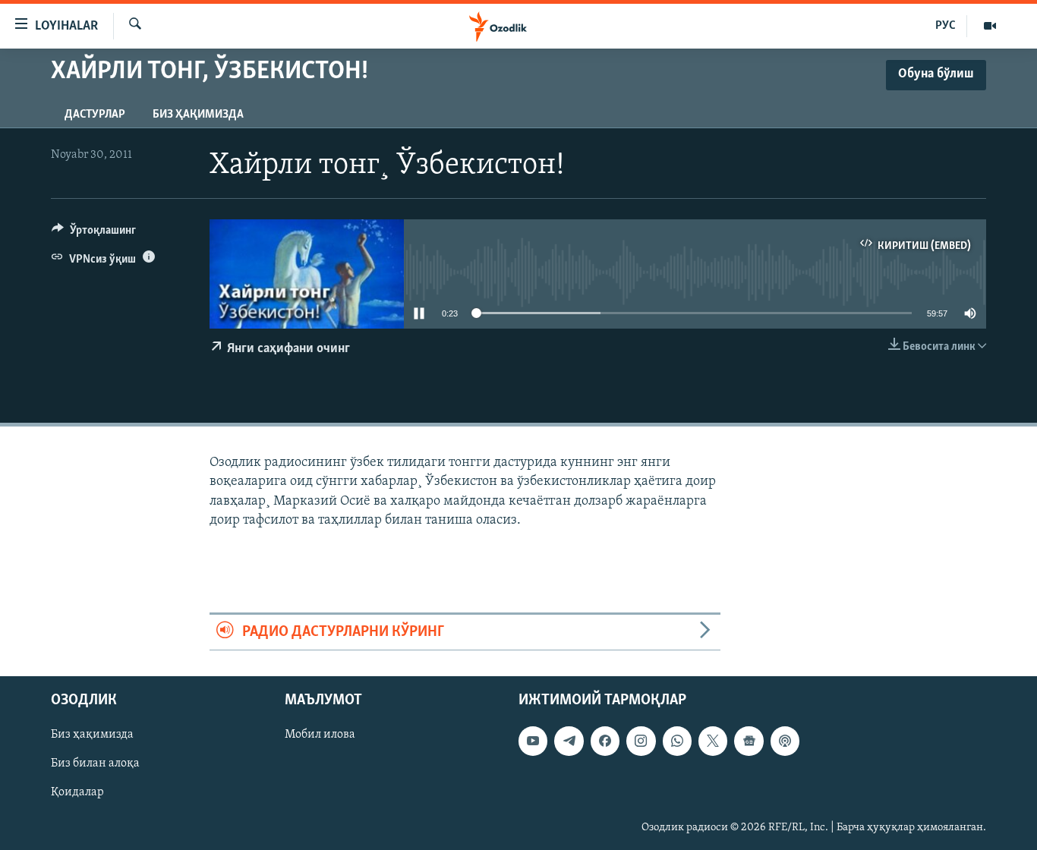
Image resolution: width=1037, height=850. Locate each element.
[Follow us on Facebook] (605, 741)
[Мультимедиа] (990, 25)
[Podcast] (785, 741)
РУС (945, 26)
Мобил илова (320, 735)
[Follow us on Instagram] (640, 741)
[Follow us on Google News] (748, 741)
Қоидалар (77, 793)
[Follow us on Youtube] (532, 741)
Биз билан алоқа (95, 764)
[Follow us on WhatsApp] (677, 741)
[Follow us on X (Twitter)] (712, 741)
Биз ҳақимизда (198, 115)
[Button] (94, 233)
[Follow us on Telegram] (568, 741)
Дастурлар (95, 115)
